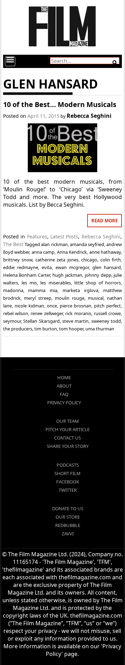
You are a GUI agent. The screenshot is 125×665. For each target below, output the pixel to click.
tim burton (45, 329)
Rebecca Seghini (89, 116)
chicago (89, 260)
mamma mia (42, 290)
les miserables (55, 283)
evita (47, 267)
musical (95, 298)
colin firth (110, 260)
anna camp (43, 252)
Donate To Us (67, 508)
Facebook (67, 482)
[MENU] (10, 61)
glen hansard (106, 267)
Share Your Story (68, 446)
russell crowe (107, 313)
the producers (17, 329)
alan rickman (54, 244)
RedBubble (67, 525)
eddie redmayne (20, 267)
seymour (12, 321)
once (52, 306)
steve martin (75, 321)
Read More (104, 220)
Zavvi (68, 533)
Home (64, 377)
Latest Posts (64, 236)
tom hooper (71, 329)
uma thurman (99, 329)
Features (37, 236)
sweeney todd (106, 321)
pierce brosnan (75, 306)
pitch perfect (107, 306)
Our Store (68, 517)
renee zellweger (46, 313)
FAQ (64, 394)
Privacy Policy (64, 402)
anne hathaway (105, 252)
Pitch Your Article (67, 429)
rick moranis (78, 313)
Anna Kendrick (72, 252)
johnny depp (98, 275)
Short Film (68, 473)
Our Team (67, 421)
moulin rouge (69, 298)
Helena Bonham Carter (26, 275)
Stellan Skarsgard (41, 321)
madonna (13, 290)
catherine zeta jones (56, 260)
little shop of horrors (97, 283)
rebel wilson (15, 313)
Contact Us (67, 438)
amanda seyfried (87, 244)
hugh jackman (67, 275)
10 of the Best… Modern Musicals (59, 104)
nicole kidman (29, 306)
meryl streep (37, 298)
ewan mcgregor (72, 267)
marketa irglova (80, 290)
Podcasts (68, 465)
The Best (13, 244)
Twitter (68, 490)
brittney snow (18, 260)
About (64, 386)
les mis (29, 283)
